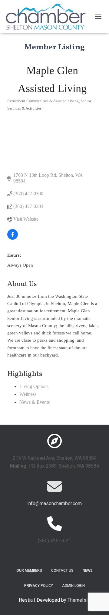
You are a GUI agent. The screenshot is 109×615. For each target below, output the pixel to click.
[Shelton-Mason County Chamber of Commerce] (48, 16)
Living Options (33, 386)
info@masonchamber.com (54, 503)
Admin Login (73, 586)
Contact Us (62, 570)
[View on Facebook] (12, 238)
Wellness (27, 394)
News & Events (34, 402)
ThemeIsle (79, 600)
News (88, 570)
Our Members (29, 570)
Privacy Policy (38, 586)
